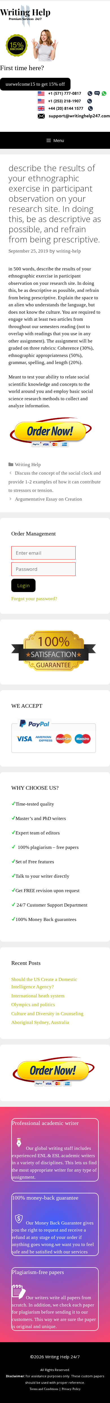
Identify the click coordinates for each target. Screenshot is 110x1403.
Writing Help (28, 464)
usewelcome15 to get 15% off (35, 84)
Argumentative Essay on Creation (48, 499)
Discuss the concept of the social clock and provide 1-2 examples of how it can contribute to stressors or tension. (54, 481)
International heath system (37, 996)
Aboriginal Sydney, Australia (40, 1022)
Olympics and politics (33, 1004)
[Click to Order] (50, 447)
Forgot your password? (34, 598)
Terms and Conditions (44, 1389)
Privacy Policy (71, 1389)
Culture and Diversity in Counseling (47, 1013)
